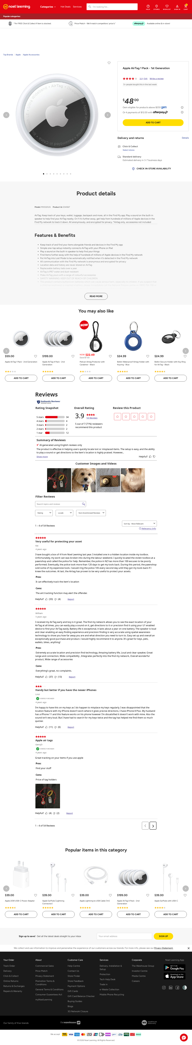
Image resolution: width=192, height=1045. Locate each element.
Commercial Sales (44, 966)
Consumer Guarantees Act (48, 994)
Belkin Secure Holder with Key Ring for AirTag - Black (170, 363)
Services (77, 6)
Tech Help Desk (107, 979)
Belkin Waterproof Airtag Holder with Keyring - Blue (133, 363)
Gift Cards (73, 991)
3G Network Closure (78, 1011)
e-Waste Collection (109, 989)
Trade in (104, 984)
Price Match (41, 971)
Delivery (7, 971)
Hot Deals (65, 6)
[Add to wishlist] (109, 63)
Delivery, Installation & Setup (111, 968)
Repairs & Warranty (12, 991)
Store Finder (74, 976)
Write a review (157, 78)
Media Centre (139, 976)
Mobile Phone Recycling (112, 994)
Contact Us (73, 971)
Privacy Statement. (163, 948)
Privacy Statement (44, 976)
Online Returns (10, 981)
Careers (136, 981)
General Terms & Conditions (49, 989)
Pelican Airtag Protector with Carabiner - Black (92, 363)
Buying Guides (75, 1001)
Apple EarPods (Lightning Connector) (53, 902)
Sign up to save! (27, 936)
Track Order (9, 966)
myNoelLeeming (43, 999)
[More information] (182, 107)
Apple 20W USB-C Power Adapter (20, 901)
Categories (47, 6)
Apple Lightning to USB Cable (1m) (95, 901)
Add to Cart (153, 122)
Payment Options (76, 986)
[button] (177, 7)
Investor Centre (139, 971)
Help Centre (74, 966)
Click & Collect (11, 976)
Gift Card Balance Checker (81, 996)
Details (185, 138)
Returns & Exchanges (13, 986)
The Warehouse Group (143, 966)
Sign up (163, 936)
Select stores (129, 150)
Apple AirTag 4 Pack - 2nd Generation (53, 363)
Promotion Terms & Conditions (44, 983)
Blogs (70, 1006)
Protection (105, 974)
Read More (96, 296)
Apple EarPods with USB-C (166, 901)
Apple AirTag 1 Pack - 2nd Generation (21, 362)
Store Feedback (75, 981)
